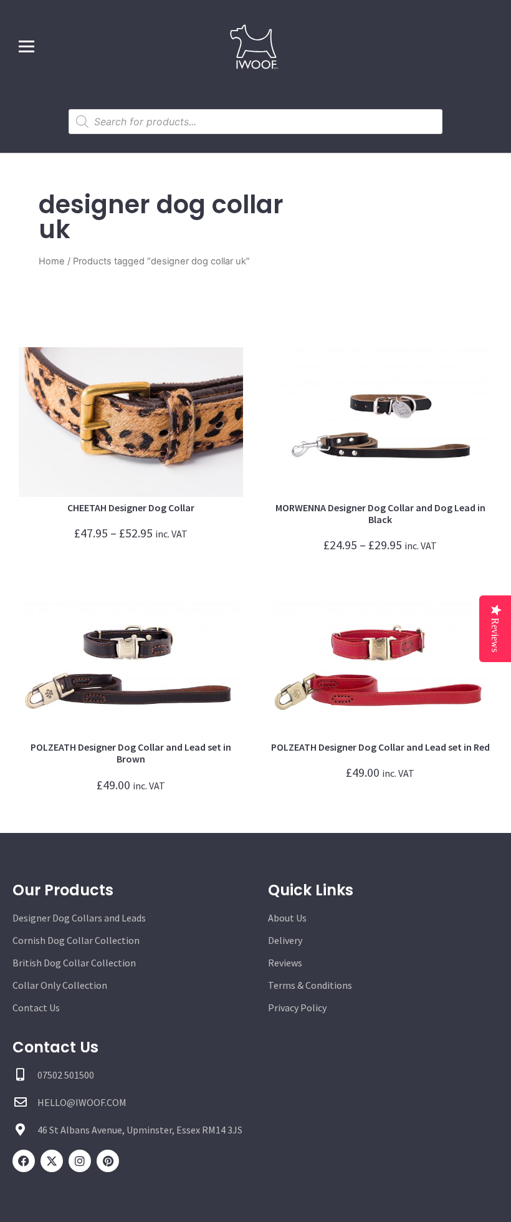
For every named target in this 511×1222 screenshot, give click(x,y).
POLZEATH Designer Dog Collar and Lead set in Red (380, 747)
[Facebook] (23, 1161)
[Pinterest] (108, 1161)
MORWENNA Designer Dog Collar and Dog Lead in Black (380, 513)
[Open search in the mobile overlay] (255, 121)
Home (52, 261)
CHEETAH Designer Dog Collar (130, 507)
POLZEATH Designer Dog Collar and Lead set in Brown (131, 753)
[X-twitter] (52, 1161)
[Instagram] (80, 1161)
